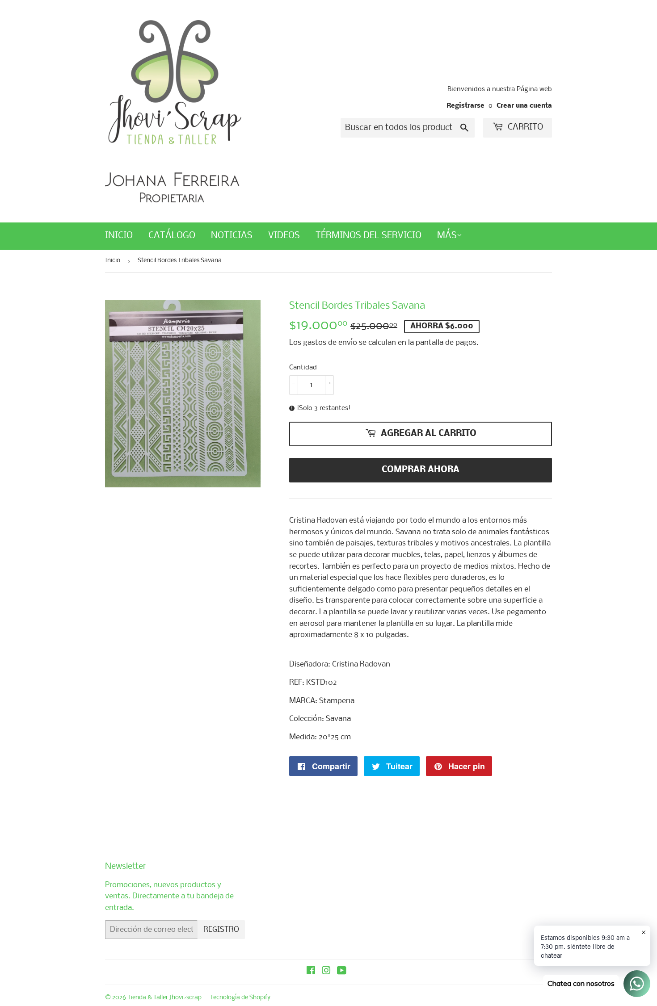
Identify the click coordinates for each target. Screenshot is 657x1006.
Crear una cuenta (524, 106)
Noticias (232, 235)
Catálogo (171, 235)
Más (447, 235)
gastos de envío (330, 343)
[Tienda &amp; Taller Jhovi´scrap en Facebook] (311, 972)
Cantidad (303, 367)
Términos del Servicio (368, 235)
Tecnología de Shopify (240, 997)
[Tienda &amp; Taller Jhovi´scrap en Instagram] (326, 972)
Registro (221, 930)
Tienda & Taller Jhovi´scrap (164, 997)
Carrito (524, 127)
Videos (284, 235)
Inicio (119, 235)
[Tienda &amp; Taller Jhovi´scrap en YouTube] (341, 972)
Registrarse (465, 106)
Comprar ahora (420, 469)
